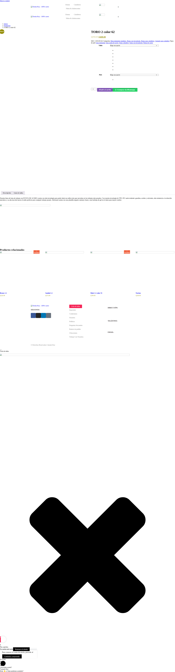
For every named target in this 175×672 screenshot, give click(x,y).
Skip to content (5, 1)
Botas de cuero (148, 43)
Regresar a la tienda (21, 649)
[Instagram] (38, 315)
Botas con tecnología (133, 41)
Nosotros (72, 318)
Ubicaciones (73, 333)
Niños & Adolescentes (73, 8)
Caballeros (77, 5)
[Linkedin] (43, 315)
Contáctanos (73, 314)
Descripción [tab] (7, 193)
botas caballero (124, 43)
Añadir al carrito (105, 90)
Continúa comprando (12, 656)
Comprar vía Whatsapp (126, 90)
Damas (67, 5)
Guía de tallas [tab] (18, 193)
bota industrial (100, 43)
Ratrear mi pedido (75, 329)
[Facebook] (33, 315)
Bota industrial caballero (118, 41)
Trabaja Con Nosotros (76, 337)
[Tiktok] (48, 315)
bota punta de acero (112, 43)
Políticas (72, 321)
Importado (72, 310)
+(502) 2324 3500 (113, 326)
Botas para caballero (147, 41)
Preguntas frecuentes (75, 325)
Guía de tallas (75, 306)
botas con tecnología (136, 43)
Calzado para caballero (162, 41)
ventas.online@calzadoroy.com (118, 338)
